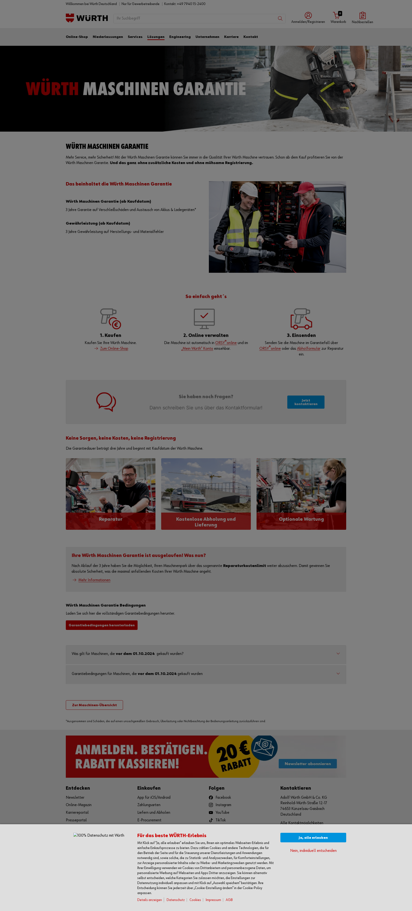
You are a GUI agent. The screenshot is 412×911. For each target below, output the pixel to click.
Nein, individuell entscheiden (313, 851)
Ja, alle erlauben (313, 837)
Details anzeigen (149, 900)
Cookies (195, 900)
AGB (229, 900)
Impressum (213, 900)
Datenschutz (176, 900)
